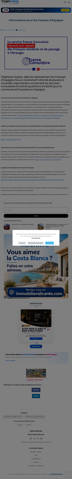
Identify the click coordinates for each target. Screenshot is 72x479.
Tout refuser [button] (22, 243)
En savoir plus (36, 238)
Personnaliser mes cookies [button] (36, 243)
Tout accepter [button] (49, 243)
